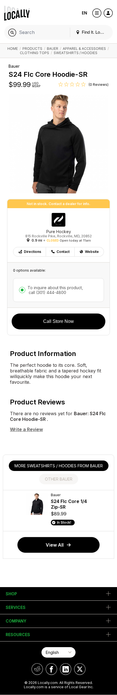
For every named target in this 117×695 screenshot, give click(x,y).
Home (12, 48)
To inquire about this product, (55, 290)
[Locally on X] (79, 669)
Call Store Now (58, 321)
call (47, 292)
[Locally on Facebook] (51, 669)
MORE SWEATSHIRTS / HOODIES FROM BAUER (58, 465)
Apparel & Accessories (84, 48)
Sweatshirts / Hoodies (75, 53)
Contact (63, 252)
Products (32, 48)
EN (84, 12)
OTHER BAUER (58, 479)
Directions (32, 252)
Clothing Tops (34, 53)
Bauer (52, 48)
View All (55, 545)
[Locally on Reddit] (37, 669)
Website (92, 252)
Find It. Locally (94, 32)
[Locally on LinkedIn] (65, 669)
